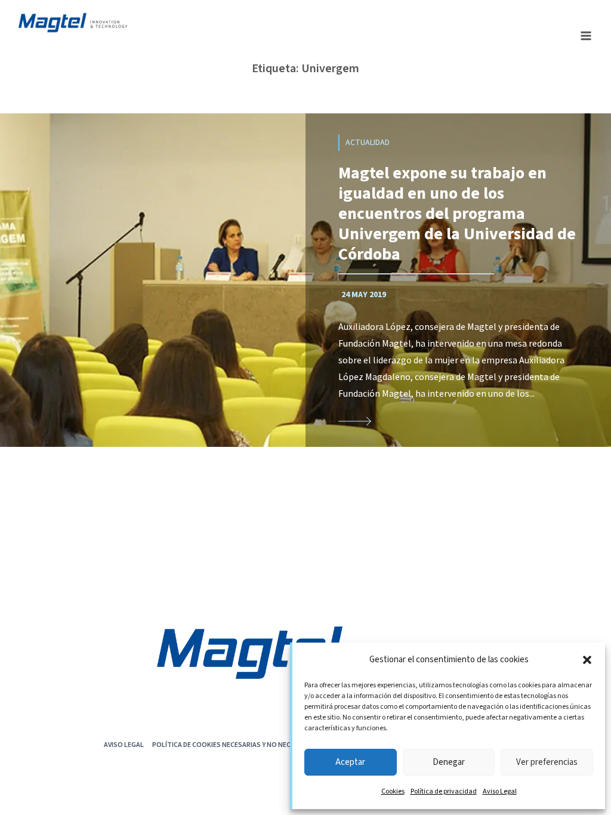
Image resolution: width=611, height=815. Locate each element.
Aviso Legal (500, 791)
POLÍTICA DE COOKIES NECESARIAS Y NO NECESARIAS (234, 744)
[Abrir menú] (586, 35)
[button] (587, 660)
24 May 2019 (363, 295)
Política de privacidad (444, 791)
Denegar (449, 762)
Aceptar (350, 762)
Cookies (393, 791)
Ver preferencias (547, 762)
